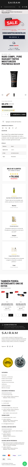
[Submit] (19, 6)
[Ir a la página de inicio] (14, 2)
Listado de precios (6, 386)
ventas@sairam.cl (7, 401)
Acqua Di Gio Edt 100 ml (14, 256)
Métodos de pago (6, 387)
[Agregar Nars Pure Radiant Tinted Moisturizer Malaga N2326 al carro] (10, 315)
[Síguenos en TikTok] (12, 346)
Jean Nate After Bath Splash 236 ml (14, 198)
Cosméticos (8, 10)
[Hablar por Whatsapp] (25, 464)
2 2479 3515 (6, 403)
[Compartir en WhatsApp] (9, 128)
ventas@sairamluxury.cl (8, 423)
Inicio (3, 10)
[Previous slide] (3, 95)
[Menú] (1, 6)
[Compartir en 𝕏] (6, 128)
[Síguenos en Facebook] (10, 346)
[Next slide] (25, 95)
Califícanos (4, 384)
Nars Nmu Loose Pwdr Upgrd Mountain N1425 (21, 304)
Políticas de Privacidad (7, 378)
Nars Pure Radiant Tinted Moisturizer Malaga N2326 (7, 304)
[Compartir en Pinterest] (13, 128)
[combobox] (12, 6)
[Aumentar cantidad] (7, 114)
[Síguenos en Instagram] (7, 346)
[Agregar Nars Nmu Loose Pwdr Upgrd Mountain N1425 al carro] (24, 315)
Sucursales (4, 375)
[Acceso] (22, 6)
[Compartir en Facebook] (3, 128)
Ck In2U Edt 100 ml (14, 226)
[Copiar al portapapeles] (16, 128)
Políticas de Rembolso (7, 380)
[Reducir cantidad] (3, 114)
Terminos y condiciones (7, 376)
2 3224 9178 (6, 438)
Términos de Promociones (8, 382)
